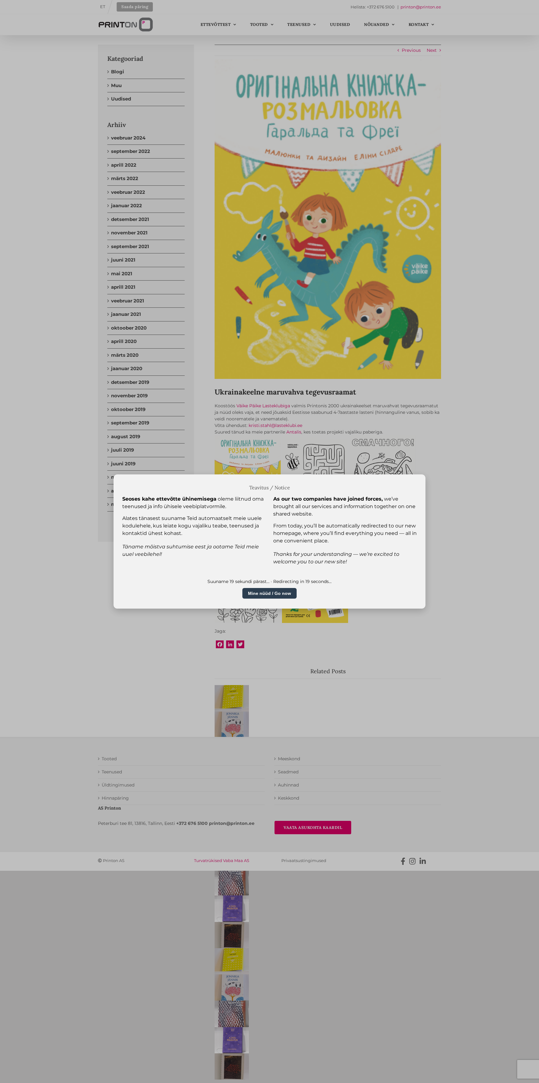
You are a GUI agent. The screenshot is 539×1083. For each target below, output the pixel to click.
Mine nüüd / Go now (269, 593)
